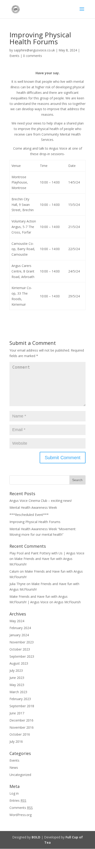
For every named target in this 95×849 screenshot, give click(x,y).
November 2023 (21, 642)
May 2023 (16, 685)
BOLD (36, 837)
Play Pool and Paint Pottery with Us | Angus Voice (46, 553)
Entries (17, 800)
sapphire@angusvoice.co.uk (34, 50)
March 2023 (18, 692)
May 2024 (16, 621)
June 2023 (16, 677)
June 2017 (16, 713)
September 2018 (21, 706)
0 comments (32, 55)
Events (14, 55)
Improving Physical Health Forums (34, 522)
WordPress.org (20, 815)
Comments (21, 807)
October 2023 (19, 649)
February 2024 (20, 628)
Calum (14, 571)
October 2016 (19, 734)
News (13, 767)
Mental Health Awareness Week (33, 507)
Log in (14, 793)
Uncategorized (20, 774)
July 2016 (16, 741)
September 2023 (21, 656)
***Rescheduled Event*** (29, 514)
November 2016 (21, 727)
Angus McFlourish (67, 602)
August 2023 (18, 663)
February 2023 (20, 699)
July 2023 (16, 670)
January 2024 (19, 635)
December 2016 (21, 720)
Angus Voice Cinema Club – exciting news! (40, 500)
